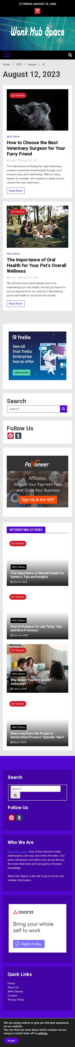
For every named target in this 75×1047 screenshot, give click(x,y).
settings (43, 1033)
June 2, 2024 (20, 689)
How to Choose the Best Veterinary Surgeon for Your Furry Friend (36, 148)
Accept (11, 1040)
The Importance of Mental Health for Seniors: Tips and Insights (37, 575)
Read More (15, 190)
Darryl (13, 160)
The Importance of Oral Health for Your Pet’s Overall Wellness (36, 265)
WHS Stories (13, 136)
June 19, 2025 (20, 635)
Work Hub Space (18, 851)
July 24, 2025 (20, 582)
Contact (12, 995)
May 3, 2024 (19, 742)
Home (11, 983)
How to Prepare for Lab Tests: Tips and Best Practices (36, 628)
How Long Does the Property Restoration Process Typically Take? (37, 735)
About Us (13, 987)
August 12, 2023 (29, 160)
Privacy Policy (16, 999)
